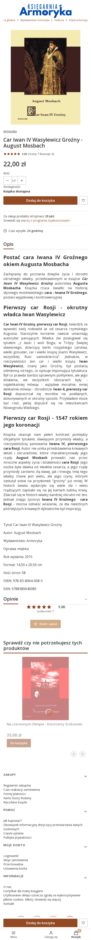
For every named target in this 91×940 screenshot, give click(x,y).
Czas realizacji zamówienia (21, 790)
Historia (59, 20)
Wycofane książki (15, 802)
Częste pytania (13, 833)
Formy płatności (14, 794)
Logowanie (11, 856)
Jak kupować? (12, 821)
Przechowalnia (13, 864)
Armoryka (10, 131)
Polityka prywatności (17, 837)
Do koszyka (18, 743)
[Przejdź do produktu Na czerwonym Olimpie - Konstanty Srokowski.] (45, 688)
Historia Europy (78, 20)
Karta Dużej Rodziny (17, 798)
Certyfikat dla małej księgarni (23, 891)
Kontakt (8, 904)
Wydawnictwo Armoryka (34, 20)
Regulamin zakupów (17, 785)
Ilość (6, 173)
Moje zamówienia (15, 860)
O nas (7, 887)
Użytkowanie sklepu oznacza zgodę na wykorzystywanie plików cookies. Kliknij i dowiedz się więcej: (41, 897)
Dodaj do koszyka (40, 200)
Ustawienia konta (15, 868)
